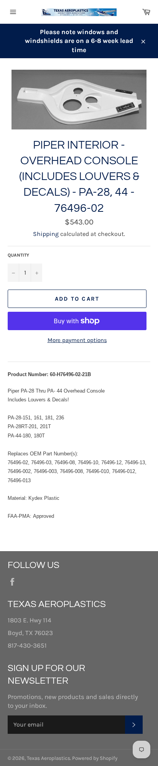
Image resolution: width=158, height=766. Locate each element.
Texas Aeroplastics (48, 758)
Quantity (18, 255)
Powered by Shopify (94, 758)
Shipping (46, 233)
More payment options (77, 340)
